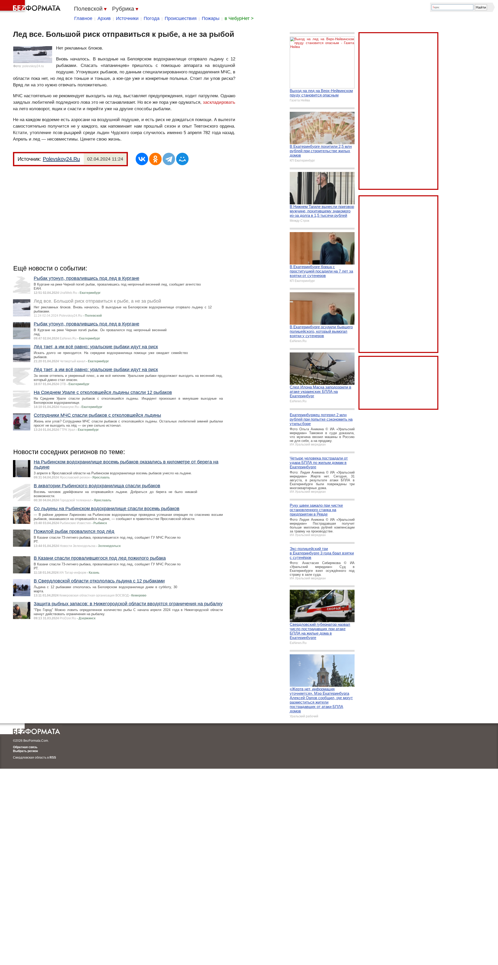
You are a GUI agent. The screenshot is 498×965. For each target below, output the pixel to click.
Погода (152, 18)
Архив (104, 18)
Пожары (210, 18)
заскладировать (219, 102)
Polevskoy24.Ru (61, 159)
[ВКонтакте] (142, 159)
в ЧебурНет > (239, 18)
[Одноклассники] (155, 159)
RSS (53, 757)
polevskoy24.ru (33, 66)
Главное (83, 18)
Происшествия (181, 18)
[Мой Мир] (182, 159)
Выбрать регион (25, 751)
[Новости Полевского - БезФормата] (31, 6)
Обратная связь (25, 747)
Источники (127, 18)
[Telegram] (169, 159)
